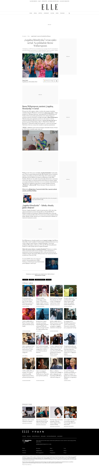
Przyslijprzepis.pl (52, 452)
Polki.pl (51, 448)
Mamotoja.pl (38, 448)
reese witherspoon (40, 279)
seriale (31, 279)
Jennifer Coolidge (48, 240)
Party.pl (23, 448)
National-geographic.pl (39, 452)
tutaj (30, 464)
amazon (48, 279)
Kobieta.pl (51, 450)
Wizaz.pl (65, 450)
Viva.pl (65, 448)
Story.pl (65, 452)
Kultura (25, 279)
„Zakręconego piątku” (49, 112)
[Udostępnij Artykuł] (56, 81)
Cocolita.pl (24, 452)
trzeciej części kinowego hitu (49, 120)
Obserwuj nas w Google (49, 80)
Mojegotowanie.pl (39, 450)
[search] (69, 13)
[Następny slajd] (76, 412)
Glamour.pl (24, 450)
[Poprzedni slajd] (23, 412)
